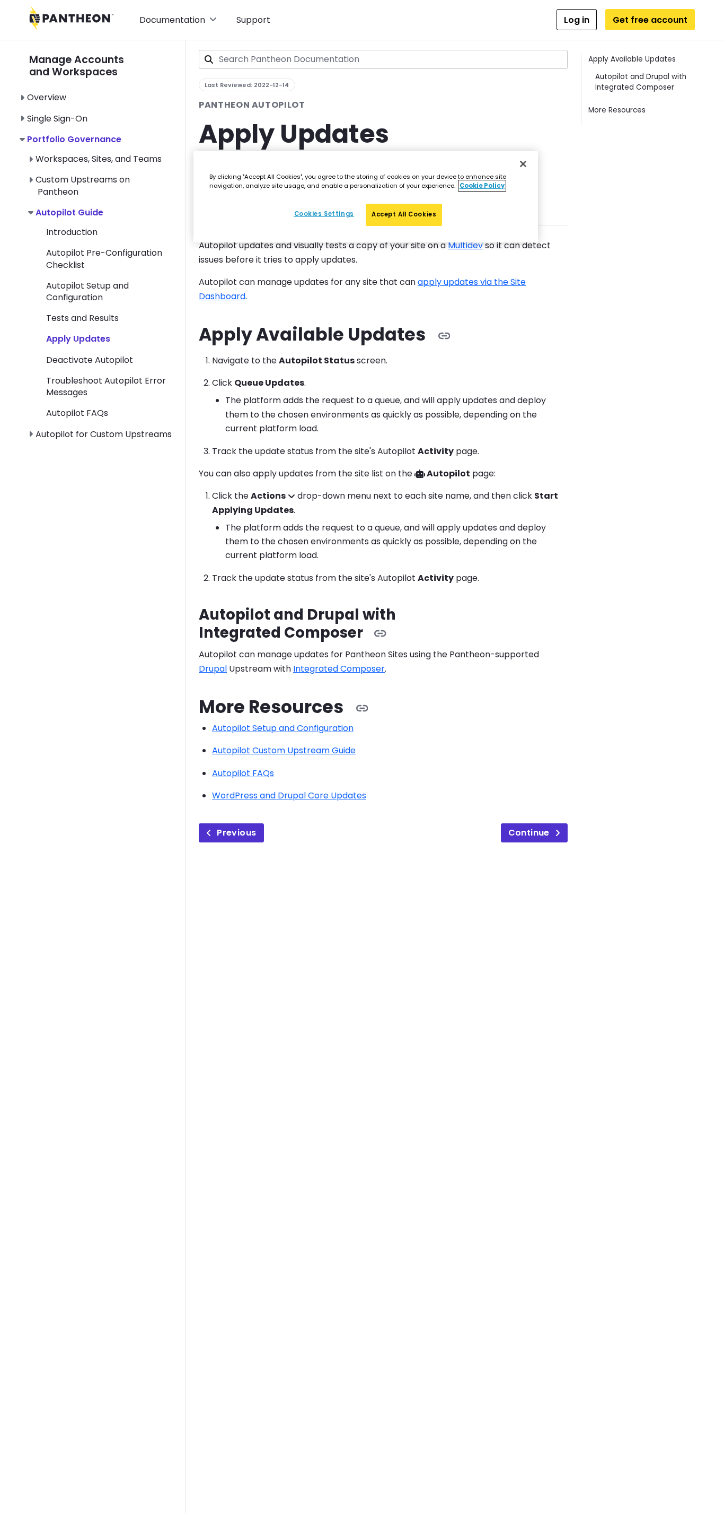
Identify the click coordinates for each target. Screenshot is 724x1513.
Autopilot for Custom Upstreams (104, 434)
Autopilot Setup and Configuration (87, 291)
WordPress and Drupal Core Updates (289, 795)
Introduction (72, 232)
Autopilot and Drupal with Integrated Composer (640, 82)
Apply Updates (78, 339)
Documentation (172, 20)
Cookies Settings (324, 214)
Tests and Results (82, 318)
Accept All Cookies (404, 214)
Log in (576, 20)
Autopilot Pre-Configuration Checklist (104, 259)
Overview (46, 97)
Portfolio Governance (74, 139)
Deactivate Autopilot (89, 360)
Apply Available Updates (632, 59)
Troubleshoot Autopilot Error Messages (106, 386)
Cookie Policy (482, 185)
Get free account (650, 20)
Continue (529, 833)
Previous (236, 833)
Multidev (465, 245)
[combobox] (383, 59)
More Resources (617, 110)
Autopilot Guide (69, 212)
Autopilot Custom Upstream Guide (284, 750)
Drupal (213, 669)
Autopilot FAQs (77, 413)
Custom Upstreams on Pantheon (83, 185)
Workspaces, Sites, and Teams (99, 159)
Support (253, 20)
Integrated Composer (339, 669)
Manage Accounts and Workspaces (76, 66)
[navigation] (107, 240)
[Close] (523, 164)
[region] (365, 196)
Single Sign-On (57, 118)
